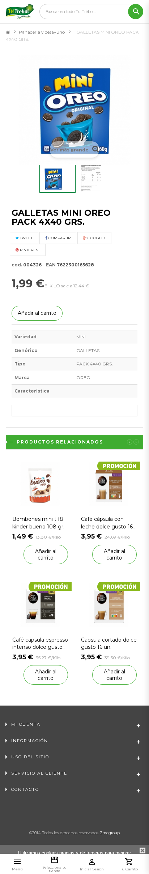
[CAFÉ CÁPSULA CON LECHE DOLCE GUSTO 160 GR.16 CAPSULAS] (109, 484)
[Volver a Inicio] (8, 32)
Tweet (26, 238)
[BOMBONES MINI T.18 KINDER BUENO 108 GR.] (40, 484)
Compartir (59, 238)
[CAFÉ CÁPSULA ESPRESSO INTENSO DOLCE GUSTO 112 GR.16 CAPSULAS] (40, 604)
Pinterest (29, 250)
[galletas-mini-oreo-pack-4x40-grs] (57, 179)
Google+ (96, 238)
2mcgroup (110, 832)
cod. (17, 264)
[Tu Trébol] (20, 11)
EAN (49, 264)
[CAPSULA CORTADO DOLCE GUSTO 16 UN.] (109, 604)
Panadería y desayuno (42, 32)
